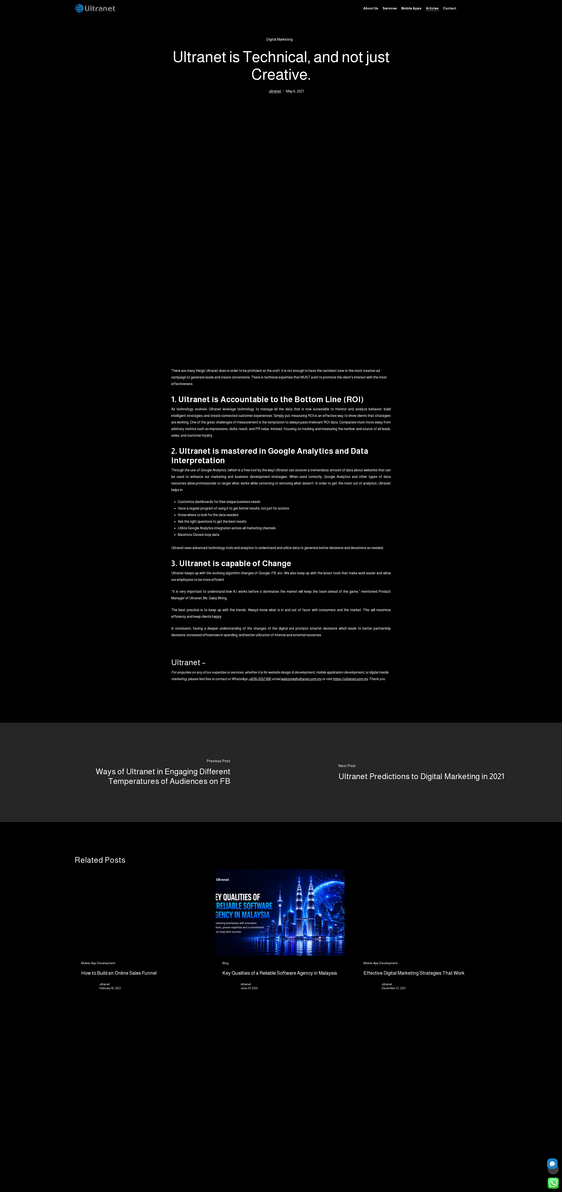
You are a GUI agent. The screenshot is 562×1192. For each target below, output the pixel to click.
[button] (261, 1115)
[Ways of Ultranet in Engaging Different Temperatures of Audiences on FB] (140, 772)
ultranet (275, 91)
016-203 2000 (408, 1112)
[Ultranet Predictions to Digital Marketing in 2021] (421, 772)
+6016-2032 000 (259, 679)
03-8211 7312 (407, 1123)
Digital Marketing (279, 39)
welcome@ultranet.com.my (301, 679)
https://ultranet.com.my (350, 679)
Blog (225, 963)
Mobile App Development (98, 963)
